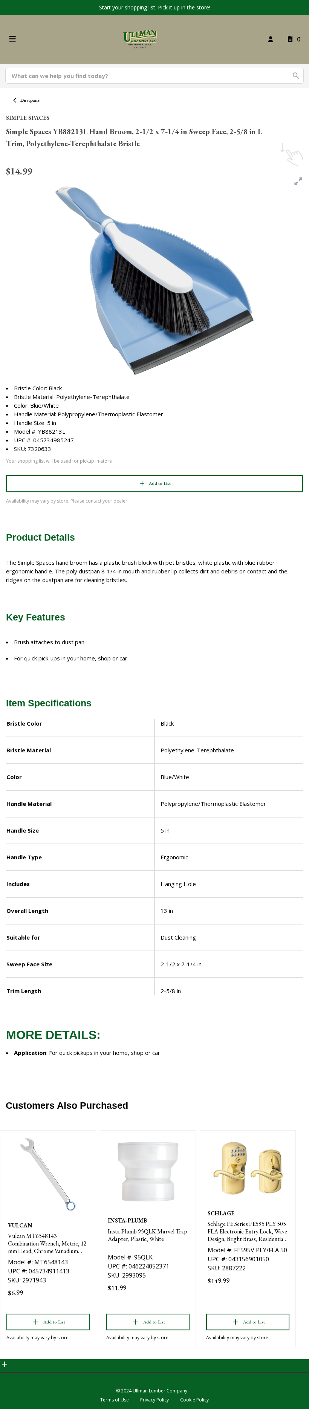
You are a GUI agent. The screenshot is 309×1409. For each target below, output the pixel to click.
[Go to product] (48, 1174)
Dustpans (30, 100)
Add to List (160, 483)
